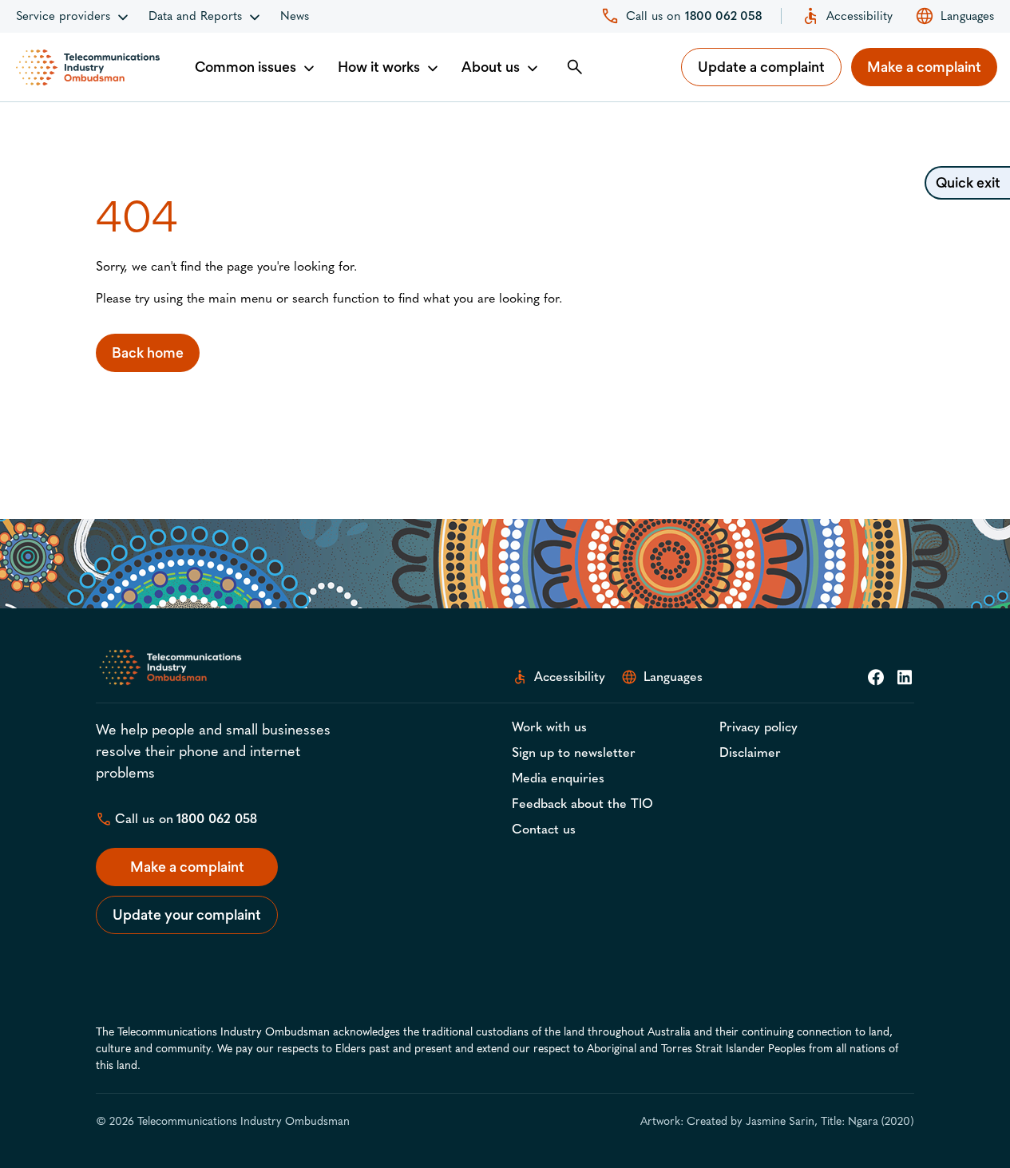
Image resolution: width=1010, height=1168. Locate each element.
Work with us (549, 726)
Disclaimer (750, 752)
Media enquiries (558, 778)
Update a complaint (761, 66)
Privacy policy (758, 726)
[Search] (575, 67)
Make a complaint (924, 66)
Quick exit (968, 182)
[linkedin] (904, 677)
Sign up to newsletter (574, 752)
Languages (967, 16)
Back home (148, 352)
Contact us (544, 829)
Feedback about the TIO (582, 803)
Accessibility (859, 16)
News (294, 16)
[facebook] (875, 677)
